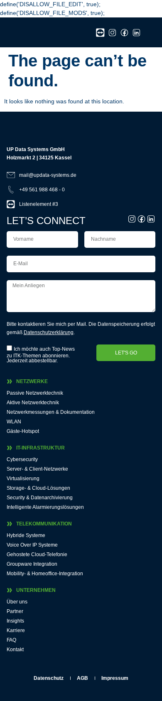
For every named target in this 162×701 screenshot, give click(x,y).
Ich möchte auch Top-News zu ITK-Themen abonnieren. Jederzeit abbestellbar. (41, 355)
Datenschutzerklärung (49, 332)
